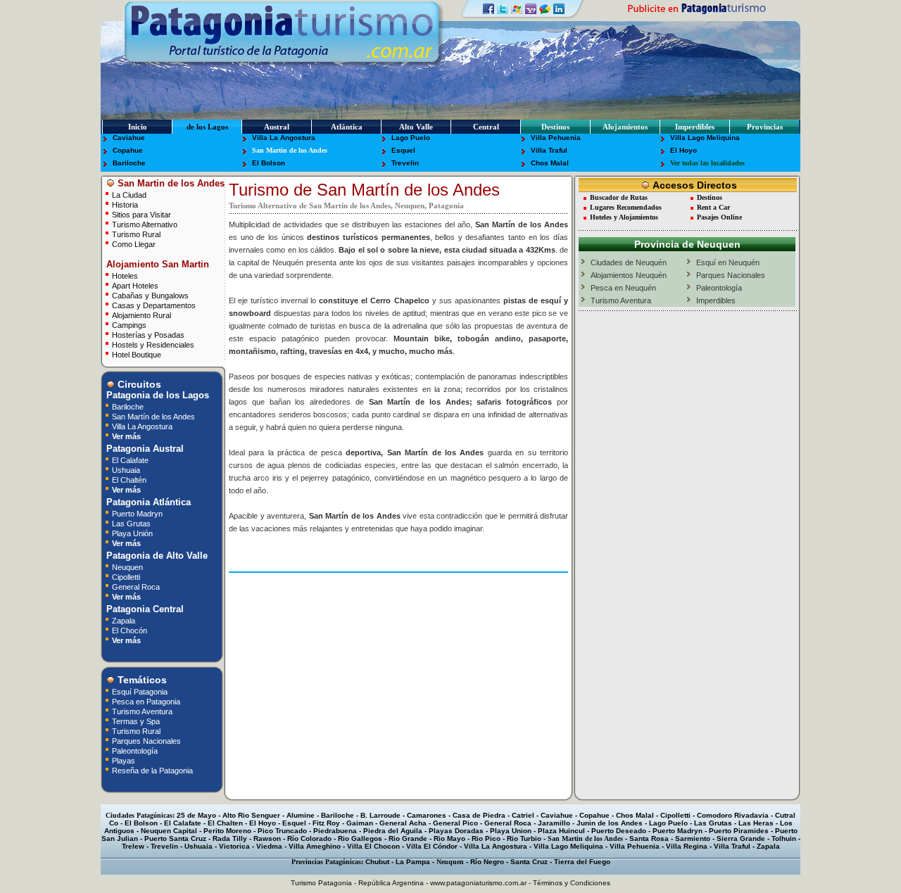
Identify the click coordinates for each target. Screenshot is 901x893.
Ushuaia (126, 470)
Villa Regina (686, 846)
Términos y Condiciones (571, 883)
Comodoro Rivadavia (733, 815)
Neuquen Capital (169, 831)
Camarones (426, 815)
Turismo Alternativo (144, 224)
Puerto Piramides (739, 831)
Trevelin (405, 163)
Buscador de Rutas (619, 197)
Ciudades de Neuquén (629, 262)
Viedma (269, 846)
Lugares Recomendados (626, 207)
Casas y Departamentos (154, 305)
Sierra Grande (741, 838)
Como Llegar (134, 244)
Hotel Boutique (136, 354)
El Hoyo (683, 150)
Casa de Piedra (479, 815)
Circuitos (138, 384)
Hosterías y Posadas (148, 334)
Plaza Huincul (561, 831)
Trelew (133, 846)
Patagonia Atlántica (147, 502)
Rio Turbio (524, 838)
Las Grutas (131, 523)
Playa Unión (132, 533)
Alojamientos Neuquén (629, 275)
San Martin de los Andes (289, 150)
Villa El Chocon (373, 846)
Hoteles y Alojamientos (624, 217)
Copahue (128, 150)
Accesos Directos (693, 185)
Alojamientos (625, 126)
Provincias (765, 126)
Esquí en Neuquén (728, 262)
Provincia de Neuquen (687, 244)
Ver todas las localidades (707, 163)
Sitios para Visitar (141, 214)
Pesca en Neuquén (623, 288)
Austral (276, 126)
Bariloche (129, 163)
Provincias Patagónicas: (327, 862)
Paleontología (135, 750)
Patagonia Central (143, 609)
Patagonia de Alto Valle (155, 555)
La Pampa (413, 862)
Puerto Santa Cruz (175, 838)
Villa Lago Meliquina (705, 137)
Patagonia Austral (143, 448)
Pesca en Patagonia (146, 701)
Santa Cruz (529, 862)
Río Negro (487, 862)
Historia (125, 204)
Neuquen (127, 567)
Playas (123, 760)
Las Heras (756, 823)
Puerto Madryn (137, 513)
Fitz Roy (326, 823)
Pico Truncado (282, 831)
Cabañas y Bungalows (150, 295)
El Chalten (225, 823)
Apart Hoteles (135, 285)
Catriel (523, 815)
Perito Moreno (227, 831)
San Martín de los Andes (153, 416)
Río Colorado (309, 838)
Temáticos (141, 679)
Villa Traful (549, 150)
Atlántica (347, 126)
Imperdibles (694, 126)
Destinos (555, 126)
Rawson (267, 838)
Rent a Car (713, 207)
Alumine (300, 815)
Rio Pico (486, 838)
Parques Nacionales (146, 741)
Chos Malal (550, 163)
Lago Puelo (410, 137)
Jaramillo (554, 823)
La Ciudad (129, 194)
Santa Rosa (649, 838)
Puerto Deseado (618, 831)
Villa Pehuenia (556, 137)
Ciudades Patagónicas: (140, 815)
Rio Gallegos (360, 838)
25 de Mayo (196, 815)
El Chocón (129, 630)
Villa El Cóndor (432, 846)
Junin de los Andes (609, 823)
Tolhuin (783, 838)
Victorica (234, 846)
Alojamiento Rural (141, 315)
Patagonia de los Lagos (156, 395)
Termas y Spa (136, 721)
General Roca (136, 586)
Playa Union (510, 831)
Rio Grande (408, 838)
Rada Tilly (230, 838)
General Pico (455, 823)
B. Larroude (380, 815)
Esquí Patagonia (140, 691)
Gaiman (359, 823)
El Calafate (130, 460)
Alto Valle (416, 126)
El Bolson (268, 163)
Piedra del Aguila (392, 831)
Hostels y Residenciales (153, 344)
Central (486, 126)
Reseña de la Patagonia (152, 770)
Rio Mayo (449, 838)
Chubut (377, 862)
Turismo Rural (136, 234)
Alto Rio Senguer (251, 815)
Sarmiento (692, 838)
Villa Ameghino (315, 846)
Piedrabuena (335, 831)
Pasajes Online (719, 217)
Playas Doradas (456, 831)
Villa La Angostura (283, 137)
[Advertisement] (398, 597)
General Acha (403, 823)
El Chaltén (129, 479)
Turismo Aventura (142, 711)
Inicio (137, 126)
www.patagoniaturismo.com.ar (478, 883)
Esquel (403, 150)
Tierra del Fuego (582, 862)
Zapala (123, 620)
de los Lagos (207, 126)
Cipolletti (126, 577)
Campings (129, 325)
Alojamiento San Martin (156, 264)
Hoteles (125, 275)
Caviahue (129, 137)
